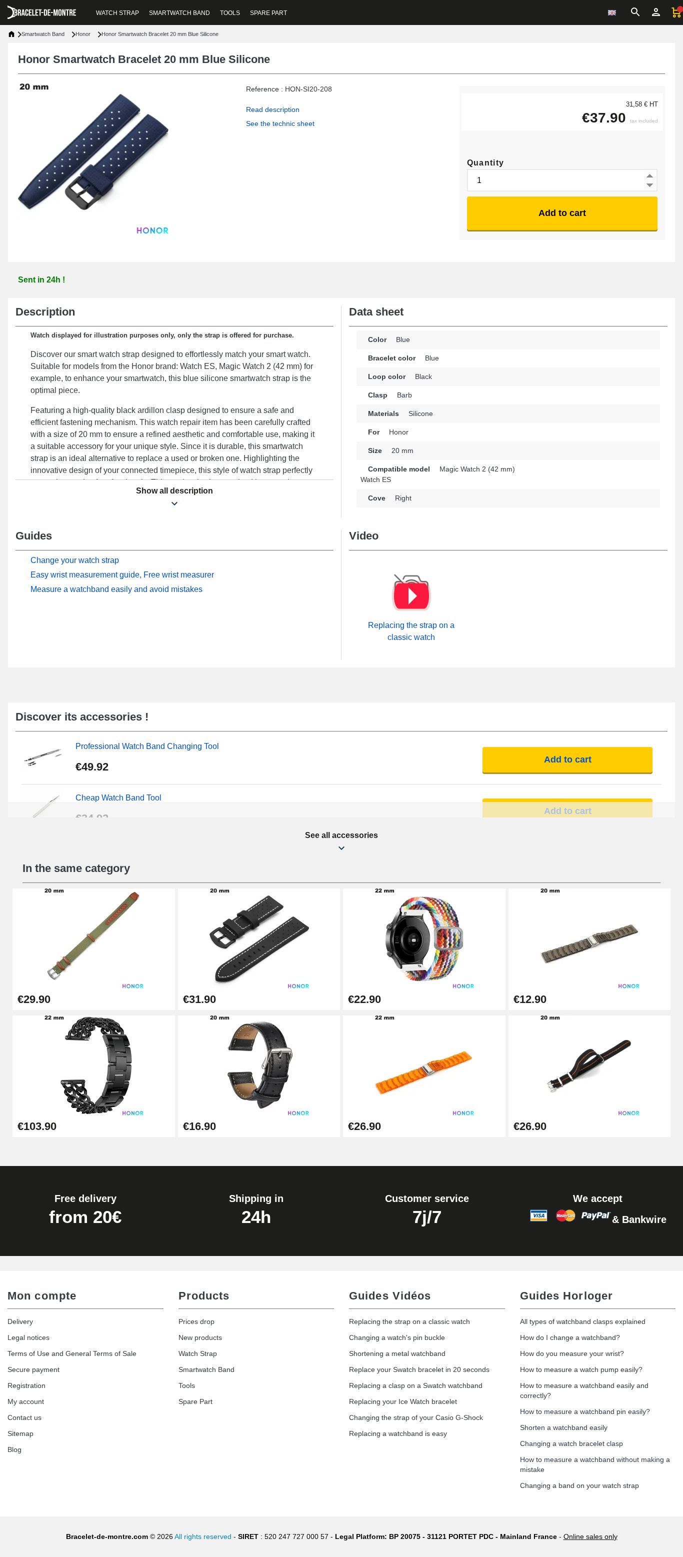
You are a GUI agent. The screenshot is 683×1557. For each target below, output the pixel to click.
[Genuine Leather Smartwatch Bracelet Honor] (259, 1064)
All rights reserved (203, 1536)
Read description (273, 110)
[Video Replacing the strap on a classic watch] (411, 596)
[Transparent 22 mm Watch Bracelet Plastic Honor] (424, 1064)
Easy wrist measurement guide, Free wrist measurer (122, 574)
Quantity (485, 162)
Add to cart (562, 213)
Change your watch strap (74, 560)
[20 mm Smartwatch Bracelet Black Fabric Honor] (589, 1064)
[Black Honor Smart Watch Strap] (259, 938)
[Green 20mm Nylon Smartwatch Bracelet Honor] (93, 938)
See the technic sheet (280, 124)
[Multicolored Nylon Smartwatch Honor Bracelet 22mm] (424, 938)
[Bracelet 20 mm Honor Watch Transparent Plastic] (589, 938)
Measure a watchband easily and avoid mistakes (116, 589)
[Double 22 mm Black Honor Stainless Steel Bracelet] (93, 1064)
